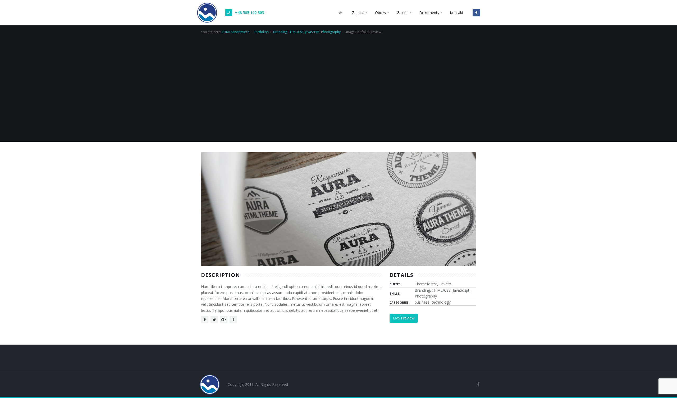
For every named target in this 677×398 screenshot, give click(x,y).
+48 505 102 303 (249, 12)
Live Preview (403, 318)
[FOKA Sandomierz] (207, 6)
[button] (359, 12)
